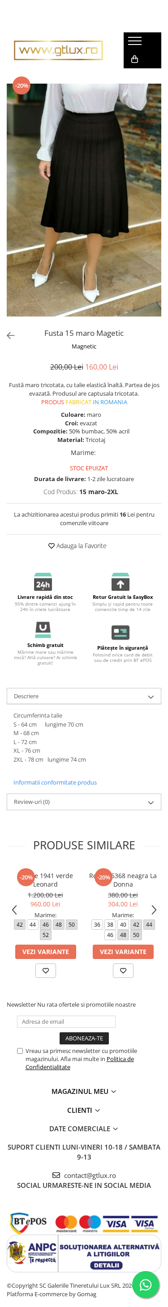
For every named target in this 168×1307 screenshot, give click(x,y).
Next (154, 209)
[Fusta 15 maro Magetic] (84, 200)
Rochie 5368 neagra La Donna (123, 879)
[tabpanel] (84, 200)
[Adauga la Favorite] (45, 971)
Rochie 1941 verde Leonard (45, 879)
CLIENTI (80, 1110)
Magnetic (84, 346)
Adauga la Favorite (81, 545)
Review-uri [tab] (32, 802)
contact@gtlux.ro (89, 1175)
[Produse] (136, 43)
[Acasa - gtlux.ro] (58, 50)
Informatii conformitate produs (55, 782)
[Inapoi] (6, 336)
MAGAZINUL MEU (81, 1091)
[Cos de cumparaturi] (134, 59)
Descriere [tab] (26, 696)
